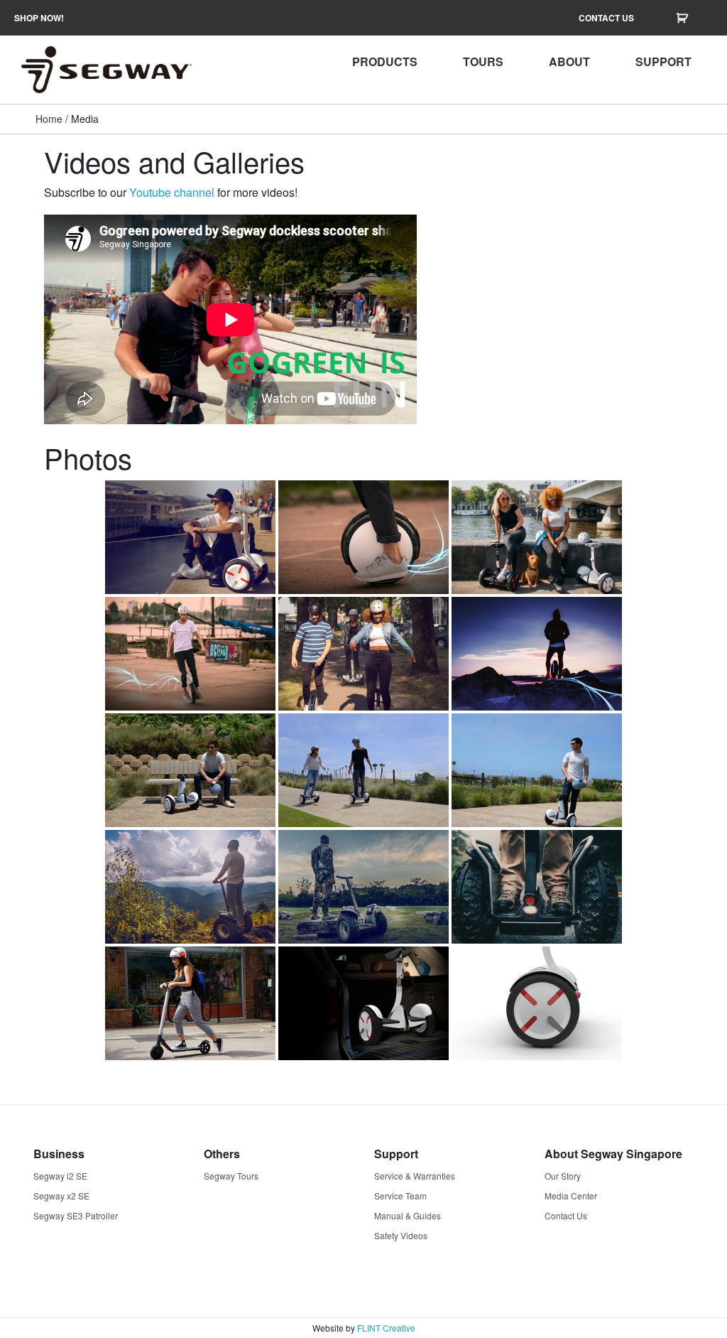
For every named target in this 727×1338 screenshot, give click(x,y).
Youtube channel (171, 192)
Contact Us (566, 1215)
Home (48, 119)
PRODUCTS (384, 61)
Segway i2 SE (60, 1176)
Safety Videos (400, 1235)
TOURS (483, 61)
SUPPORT (663, 61)
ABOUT (569, 61)
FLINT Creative (386, 1328)
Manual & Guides (407, 1215)
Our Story (563, 1176)
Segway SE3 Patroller (75, 1215)
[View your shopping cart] (684, 17)
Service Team (400, 1195)
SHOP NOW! (39, 17)
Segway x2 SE (61, 1195)
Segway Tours (231, 1176)
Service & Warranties (414, 1176)
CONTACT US (606, 17)
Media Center (571, 1195)
